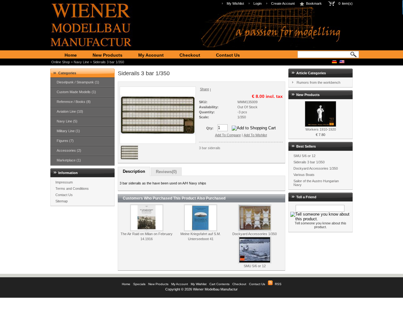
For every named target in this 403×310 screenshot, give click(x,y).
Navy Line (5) (67, 121)
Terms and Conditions (72, 188)
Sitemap (61, 201)
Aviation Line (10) (70, 111)
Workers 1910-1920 (320, 129)
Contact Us (228, 55)
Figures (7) (65, 141)
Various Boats (304, 175)
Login (257, 3)
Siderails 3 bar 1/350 (108, 62)
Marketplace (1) (69, 160)
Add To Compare (228, 135)
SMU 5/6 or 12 (255, 266)
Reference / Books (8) (74, 102)
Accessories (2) (69, 150)
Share (204, 89)
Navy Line (81, 62)
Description (134, 171)
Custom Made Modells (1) (76, 92)
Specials (139, 284)
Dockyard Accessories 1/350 (254, 234)
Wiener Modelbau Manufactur (215, 289)
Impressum (64, 182)
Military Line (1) (68, 131)
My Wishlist (235, 3)
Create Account (283, 3)
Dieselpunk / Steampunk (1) (78, 82)
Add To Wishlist (255, 135)
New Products (107, 55)
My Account (151, 55)
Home (71, 55)
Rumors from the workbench (318, 82)
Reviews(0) (166, 171)
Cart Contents (219, 284)
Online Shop (60, 62)
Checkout (189, 55)
